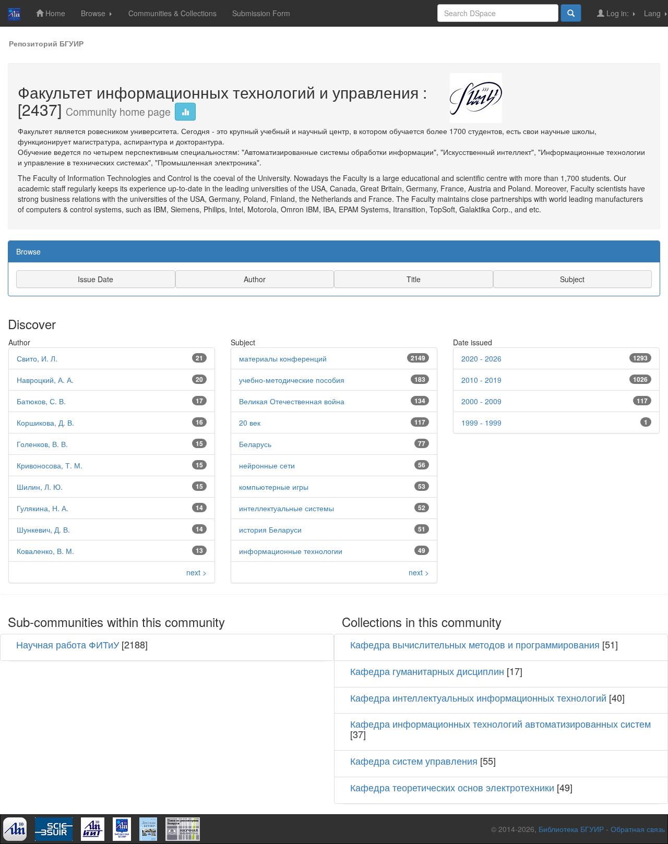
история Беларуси (270, 529)
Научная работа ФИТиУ (67, 644)
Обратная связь (638, 829)
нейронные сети (267, 465)
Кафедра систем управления (414, 760)
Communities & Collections (172, 13)
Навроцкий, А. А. (45, 380)
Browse (94, 13)
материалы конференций (283, 358)
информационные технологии (290, 551)
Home (54, 13)
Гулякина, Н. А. (42, 508)
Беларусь (255, 444)
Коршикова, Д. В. (45, 422)
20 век (249, 422)
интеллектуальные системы (286, 508)
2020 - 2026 (481, 358)
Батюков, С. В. (41, 401)
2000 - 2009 (481, 401)
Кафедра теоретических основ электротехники (452, 787)
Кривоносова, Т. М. (49, 465)
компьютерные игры (273, 486)
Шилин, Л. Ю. (40, 486)
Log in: (617, 13)
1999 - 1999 (481, 422)
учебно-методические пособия (291, 380)
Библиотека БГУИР (571, 829)
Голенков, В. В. (42, 444)
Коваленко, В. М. (45, 551)
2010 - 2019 (481, 380)
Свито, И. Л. (37, 358)
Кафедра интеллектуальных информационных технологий (478, 697)
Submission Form (261, 13)
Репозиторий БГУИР (46, 43)
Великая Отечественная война (291, 401)
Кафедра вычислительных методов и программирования (475, 644)
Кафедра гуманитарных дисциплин (427, 671)
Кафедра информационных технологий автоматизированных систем (500, 723)
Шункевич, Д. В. (43, 529)
